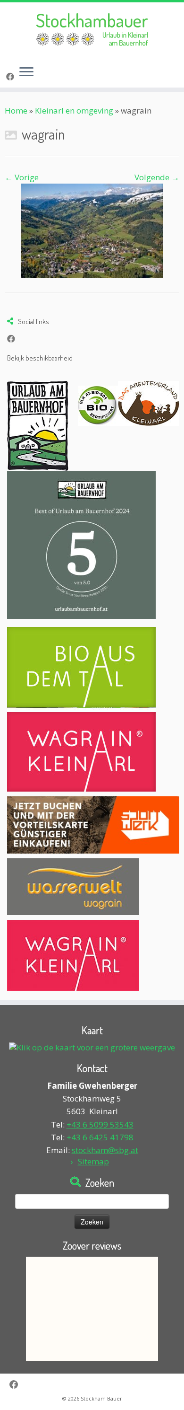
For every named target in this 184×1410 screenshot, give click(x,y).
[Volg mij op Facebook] (11, 76)
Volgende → (156, 177)
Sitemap (93, 1161)
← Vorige (22, 177)
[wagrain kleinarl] (92, 229)
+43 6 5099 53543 (100, 1124)
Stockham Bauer (101, 1398)
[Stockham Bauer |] (92, 30)
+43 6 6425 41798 (100, 1137)
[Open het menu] (26, 72)
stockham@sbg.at (105, 1150)
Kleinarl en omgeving (74, 110)
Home (16, 110)
